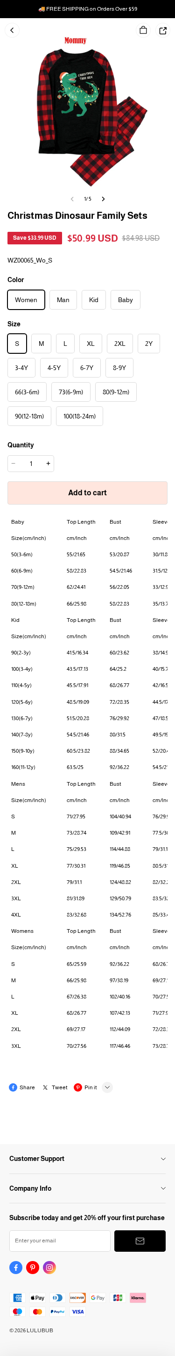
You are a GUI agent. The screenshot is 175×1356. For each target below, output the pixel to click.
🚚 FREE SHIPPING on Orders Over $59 (87, 9)
